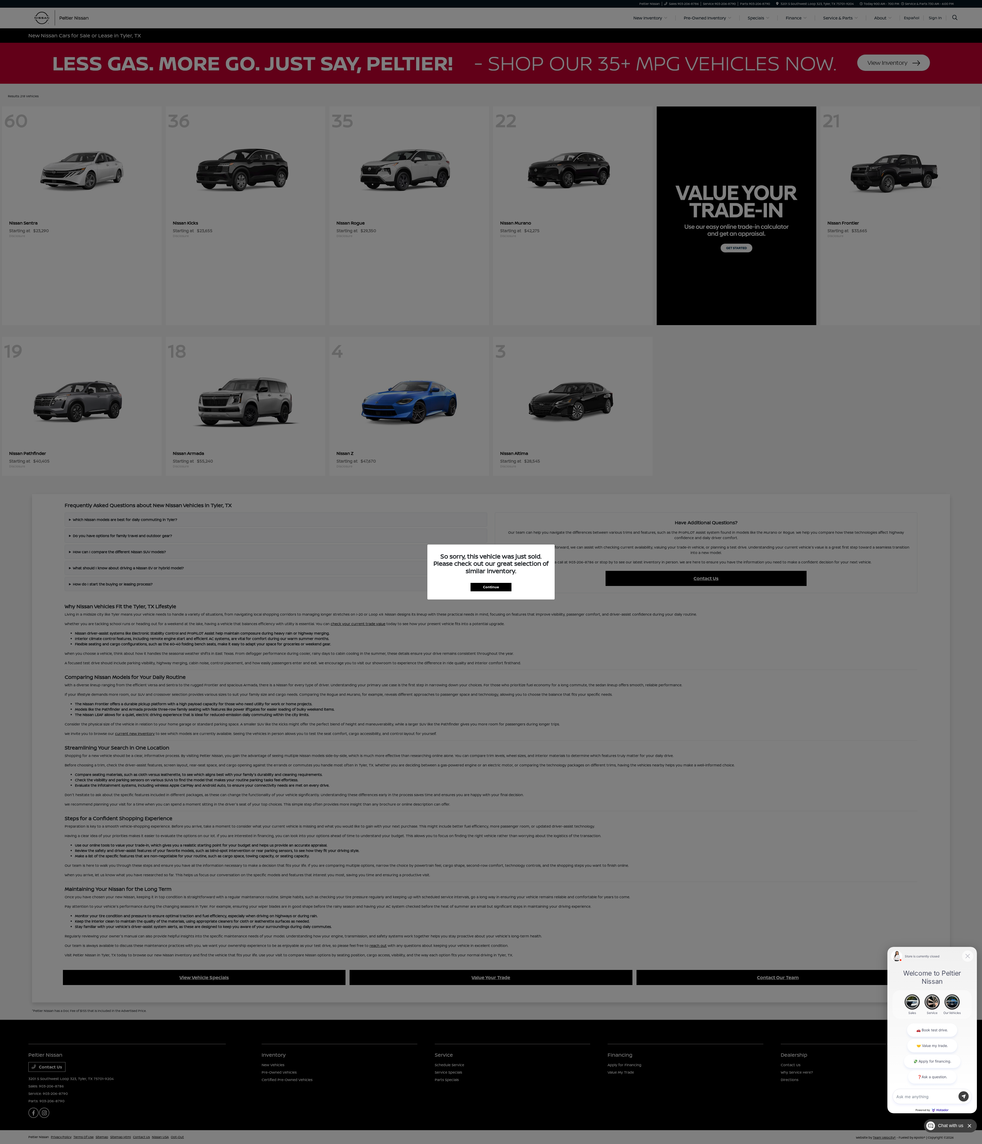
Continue (491, 587)
